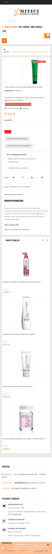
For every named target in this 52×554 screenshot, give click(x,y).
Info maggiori (17, 514)
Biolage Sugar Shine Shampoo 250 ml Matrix (19, 334)
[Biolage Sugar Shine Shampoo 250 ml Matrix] (26, 313)
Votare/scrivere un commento (18, 168)
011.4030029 (20, 483)
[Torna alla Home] (4, 49)
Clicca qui (37, 552)
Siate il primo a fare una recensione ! (16, 229)
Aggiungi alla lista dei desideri (18, 146)
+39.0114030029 (24, 27)
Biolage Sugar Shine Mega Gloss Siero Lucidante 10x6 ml (24, 439)
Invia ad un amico (13, 108)
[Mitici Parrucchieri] (26, 11)
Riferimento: (9, 91)
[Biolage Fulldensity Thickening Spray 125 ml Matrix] (26, 261)
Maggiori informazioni (13, 200)
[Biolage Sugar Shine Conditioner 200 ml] (26, 365)
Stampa (25, 108)
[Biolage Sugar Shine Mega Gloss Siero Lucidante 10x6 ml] (26, 418)
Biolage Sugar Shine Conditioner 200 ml (18, 386)
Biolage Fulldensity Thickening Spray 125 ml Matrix (22, 282)
